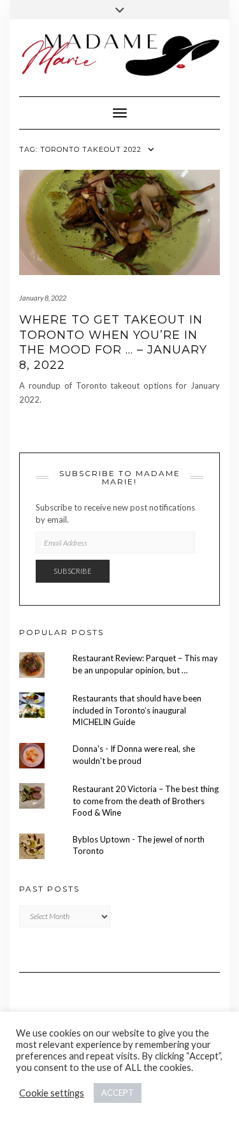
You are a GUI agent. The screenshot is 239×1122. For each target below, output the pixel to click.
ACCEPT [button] (117, 1093)
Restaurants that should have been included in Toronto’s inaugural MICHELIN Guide (137, 710)
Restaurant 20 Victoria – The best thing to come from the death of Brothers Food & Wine (146, 801)
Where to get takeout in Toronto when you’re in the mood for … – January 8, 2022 (113, 342)
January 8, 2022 (42, 298)
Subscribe (73, 571)
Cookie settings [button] (51, 1093)
